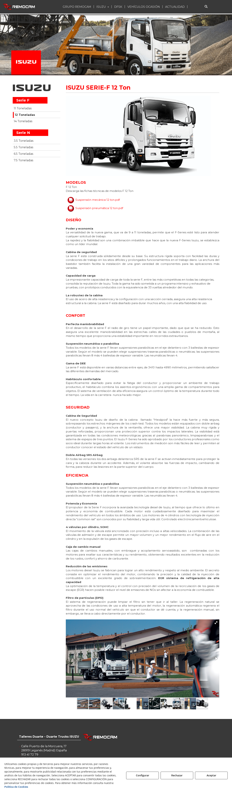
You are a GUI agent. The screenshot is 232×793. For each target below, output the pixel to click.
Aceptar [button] (211, 775)
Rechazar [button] (177, 775)
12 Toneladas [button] (25, 115)
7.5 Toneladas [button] (23, 160)
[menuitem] (77, 6)
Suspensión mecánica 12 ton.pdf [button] (97, 199)
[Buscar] (206, 6)
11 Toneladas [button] (23, 108)
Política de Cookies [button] (16, 786)
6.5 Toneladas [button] (23, 153)
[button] (19, 7)
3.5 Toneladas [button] (23, 140)
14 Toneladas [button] (23, 121)
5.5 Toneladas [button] (23, 147)
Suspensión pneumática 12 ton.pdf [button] (99, 208)
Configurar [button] (142, 775)
